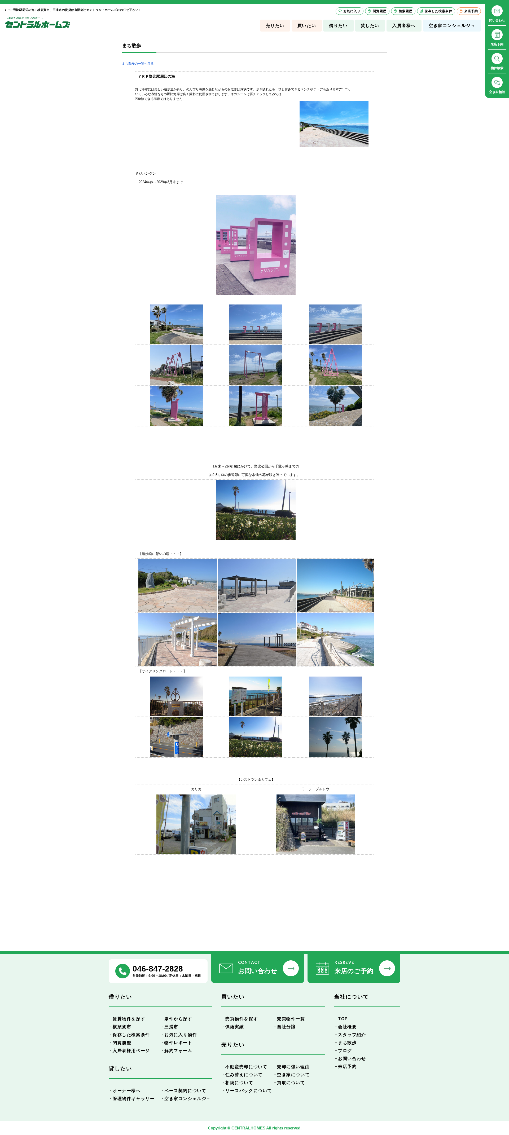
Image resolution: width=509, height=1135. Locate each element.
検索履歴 (406, 11)
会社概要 (347, 1026)
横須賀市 (122, 1026)
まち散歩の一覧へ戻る (138, 63)
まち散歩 (347, 1042)
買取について (291, 1082)
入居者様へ (404, 25)
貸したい (370, 25)
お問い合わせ (352, 1058)
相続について (239, 1082)
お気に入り (352, 11)
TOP (343, 1019)
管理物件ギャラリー (134, 1098)
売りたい (275, 25)
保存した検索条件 (131, 1034)
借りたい (338, 25)
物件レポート (178, 1042)
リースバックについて (248, 1090)
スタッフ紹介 (352, 1034)
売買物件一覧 (291, 1019)
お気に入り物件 (180, 1034)
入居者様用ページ (131, 1050)
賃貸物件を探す (129, 1019)
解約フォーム (178, 1050)
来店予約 (347, 1066)
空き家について (293, 1074)
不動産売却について (246, 1067)
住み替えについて (244, 1074)
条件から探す (178, 1019)
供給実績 (234, 1026)
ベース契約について (185, 1090)
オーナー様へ (127, 1090)
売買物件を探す (241, 1019)
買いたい (306, 25)
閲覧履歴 (122, 1042)
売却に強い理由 (293, 1067)
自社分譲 (286, 1026)
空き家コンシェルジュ (452, 25)
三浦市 (171, 1026)
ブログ (345, 1050)
